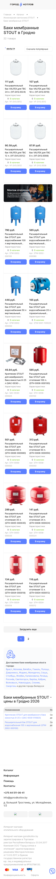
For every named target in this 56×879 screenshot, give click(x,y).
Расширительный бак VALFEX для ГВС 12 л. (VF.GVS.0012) (15, 152)
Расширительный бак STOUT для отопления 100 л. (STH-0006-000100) (39, 378)
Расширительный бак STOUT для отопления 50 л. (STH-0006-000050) (39, 448)
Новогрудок (25, 682)
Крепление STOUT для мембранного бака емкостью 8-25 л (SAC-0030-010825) (15, 378)
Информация (11, 775)
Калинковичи (32, 676)
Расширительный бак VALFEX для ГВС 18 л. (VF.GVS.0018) (39, 88)
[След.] (35, 639)
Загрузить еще (28, 629)
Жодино (23, 672)
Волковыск (11, 682)
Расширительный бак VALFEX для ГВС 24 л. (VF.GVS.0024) (15, 88)
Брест (9, 669)
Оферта (35, 875)
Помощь (9, 780)
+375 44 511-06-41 (14, 792)
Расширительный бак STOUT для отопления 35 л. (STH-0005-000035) (15, 518)
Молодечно (34, 672)
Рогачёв (10, 679)
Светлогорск (21, 679)
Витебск (27, 669)
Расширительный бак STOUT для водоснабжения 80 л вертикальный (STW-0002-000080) (40, 239)
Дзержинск (12, 672)
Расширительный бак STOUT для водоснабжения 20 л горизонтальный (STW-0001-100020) (40, 309)
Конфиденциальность (15, 875)
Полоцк (45, 669)
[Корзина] (50, 4)
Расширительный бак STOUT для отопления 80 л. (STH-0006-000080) (15, 448)
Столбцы (10, 676)
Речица (43, 676)
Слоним (36, 682)
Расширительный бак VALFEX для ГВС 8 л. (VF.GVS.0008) (39, 152)
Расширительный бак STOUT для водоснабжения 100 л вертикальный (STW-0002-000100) (15, 239)
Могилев (17, 669)
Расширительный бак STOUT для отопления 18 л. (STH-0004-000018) (15, 588)
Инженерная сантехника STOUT (19, 17)
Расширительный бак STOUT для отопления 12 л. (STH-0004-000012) (39, 588)
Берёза (33, 679)
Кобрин (41, 679)
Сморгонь (11, 686)
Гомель (36, 669)
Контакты (9, 785)
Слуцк (44, 672)
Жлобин (20, 676)
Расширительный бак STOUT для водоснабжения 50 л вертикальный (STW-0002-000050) (15, 309)
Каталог (20, 14)
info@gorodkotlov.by (15, 797)
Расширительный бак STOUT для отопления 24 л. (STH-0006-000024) (39, 518)
